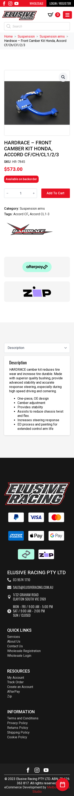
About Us (13, 641)
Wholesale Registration (24, 651)
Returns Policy (17, 728)
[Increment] (33, 193)
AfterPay (13, 692)
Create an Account (20, 687)
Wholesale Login (19, 656)
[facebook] (4, 3)
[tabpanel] (37, 395)
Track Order (15, 682)
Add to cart (55, 193)
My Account (15, 678)
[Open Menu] (67, 15)
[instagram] (10, 3)
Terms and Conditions (22, 718)
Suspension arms (52, 36)
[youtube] (16, 3)
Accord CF (20, 214)
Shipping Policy (18, 732)
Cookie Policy (17, 737)
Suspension (26, 36)
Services (13, 637)
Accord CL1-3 (40, 214)
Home (8, 36)
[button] (63, 77)
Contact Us (15, 646)
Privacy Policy (17, 723)
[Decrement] (7, 193)
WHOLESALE (36, 3)
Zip (9, 696)
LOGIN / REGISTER (60, 3)
